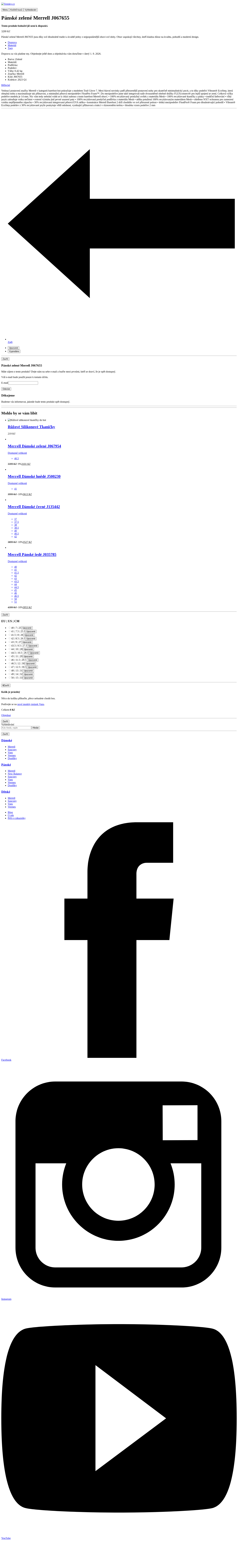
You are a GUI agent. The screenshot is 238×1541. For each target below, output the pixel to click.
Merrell (11, 746)
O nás (11, 815)
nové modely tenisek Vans (30, 704)
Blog (10, 812)
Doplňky (12, 758)
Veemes (12, 755)
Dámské (6, 740)
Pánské (6, 764)
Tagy (10, 48)
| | (16, 627)
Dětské (5, 791)
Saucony (12, 749)
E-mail (4, 382)
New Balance (15, 773)
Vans (10, 752)
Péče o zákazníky (17, 818)
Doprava (12, 42)
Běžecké (5, 85)
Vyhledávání (7, 724)
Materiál (12, 45)
